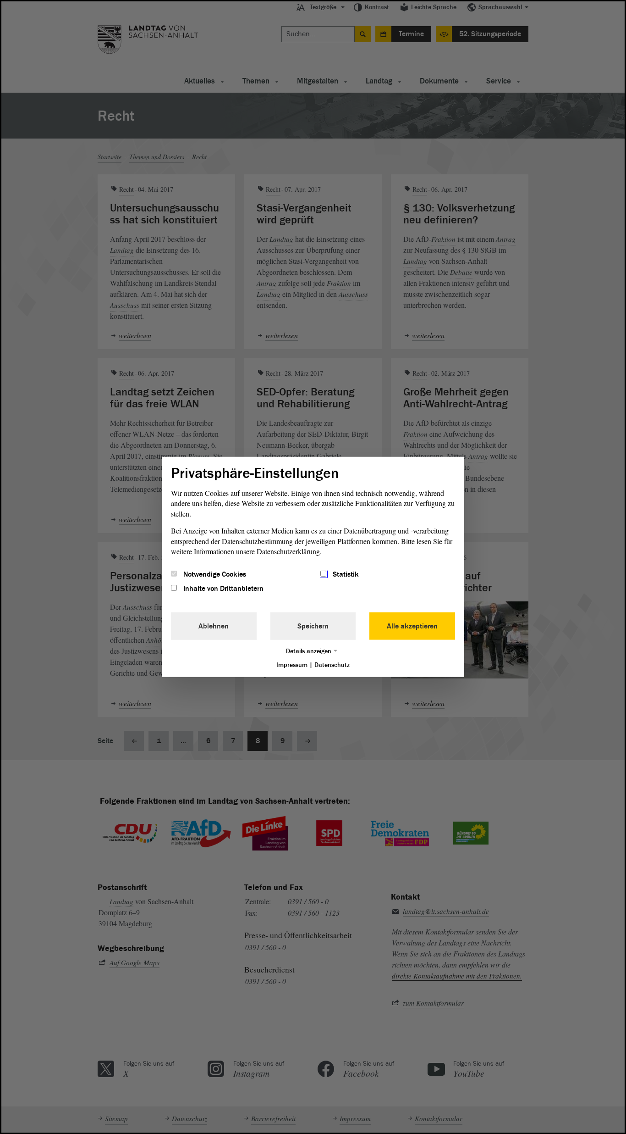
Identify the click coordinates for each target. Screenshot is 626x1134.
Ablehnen (213, 625)
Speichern (313, 625)
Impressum (292, 664)
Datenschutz (332, 664)
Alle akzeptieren (412, 625)
